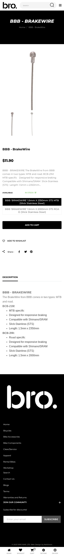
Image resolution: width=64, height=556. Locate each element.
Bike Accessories (11, 437)
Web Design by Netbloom (41, 544)
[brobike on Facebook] (5, 530)
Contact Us (8, 479)
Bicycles (7, 431)
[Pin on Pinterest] (31, 251)
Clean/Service (10, 449)
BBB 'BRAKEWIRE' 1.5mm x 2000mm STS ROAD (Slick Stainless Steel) (32, 211)
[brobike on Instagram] (13, 530)
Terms (6, 491)
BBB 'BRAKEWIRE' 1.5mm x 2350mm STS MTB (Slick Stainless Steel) (32, 202)
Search (6, 473)
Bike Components (12, 443)
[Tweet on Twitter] (25, 251)
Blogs (6, 485)
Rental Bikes (9, 462)
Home (6, 424)
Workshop (8, 468)
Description (10, 277)
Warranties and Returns (15, 497)
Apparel (7, 455)
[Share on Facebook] (20, 251)
